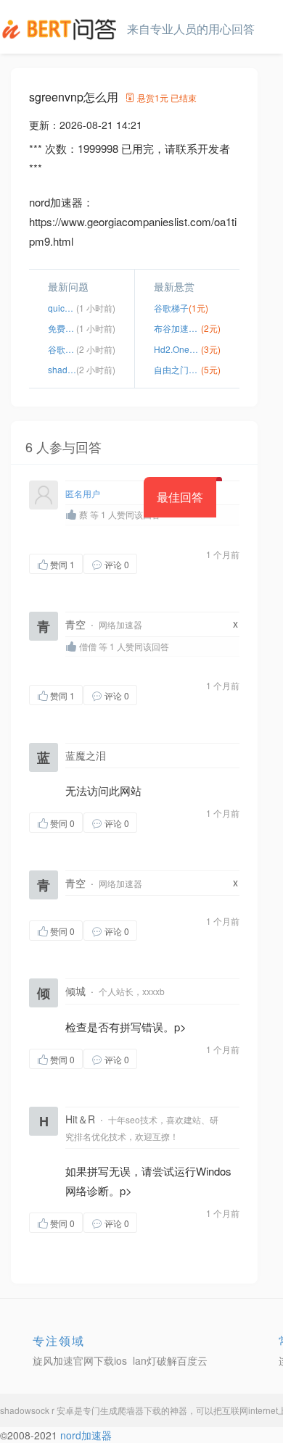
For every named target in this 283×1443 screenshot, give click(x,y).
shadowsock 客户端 (62, 369)
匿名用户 (82, 493)
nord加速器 (86, 1435)
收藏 (166, 563)
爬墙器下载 (139, 1410)
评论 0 (116, 564)
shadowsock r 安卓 (37, 1410)
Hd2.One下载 (177, 349)
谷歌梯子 (171, 308)
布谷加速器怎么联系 (177, 328)
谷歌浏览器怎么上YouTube (62, 349)
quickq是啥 (62, 308)
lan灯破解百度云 (170, 1360)
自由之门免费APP (177, 369)
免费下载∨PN (62, 328)
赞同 (62, 564)
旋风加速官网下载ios (80, 1360)
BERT (61, 29)
